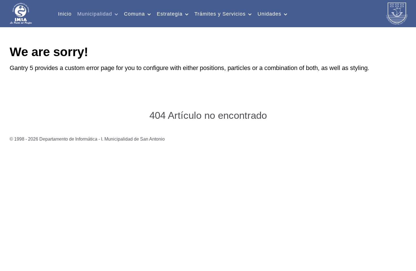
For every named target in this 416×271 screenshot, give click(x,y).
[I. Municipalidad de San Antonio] (21, 13)
